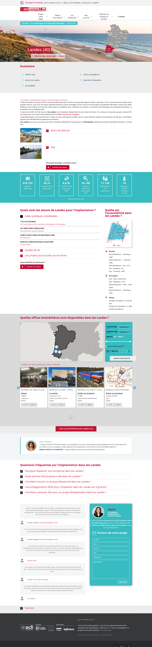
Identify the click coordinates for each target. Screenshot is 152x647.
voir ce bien (29, 404)
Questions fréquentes (92, 80)
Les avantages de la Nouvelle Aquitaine (47, 23)
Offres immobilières (91, 74)
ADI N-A (109, 628)
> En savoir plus (105, 630)
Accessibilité (30, 85)
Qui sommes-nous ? (53, 2)
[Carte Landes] (118, 221)
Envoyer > (123, 582)
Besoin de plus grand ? (116, 346)
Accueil (25, 23)
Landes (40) (70, 23)
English (96, 2)
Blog (66, 2)
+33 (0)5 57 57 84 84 (34, 2)
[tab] (89, 130)
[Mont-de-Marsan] (31, 129)
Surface (109, 337)
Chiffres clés (30, 74)
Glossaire (86, 2)
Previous (18, 387)
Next (134, 387)
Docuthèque (75, 2)
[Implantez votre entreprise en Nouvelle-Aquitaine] (33, 8)
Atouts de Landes (32, 80)
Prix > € (117, 351)
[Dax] (31, 146)
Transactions (112, 332)
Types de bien (111, 327)
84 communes (25, 238)
